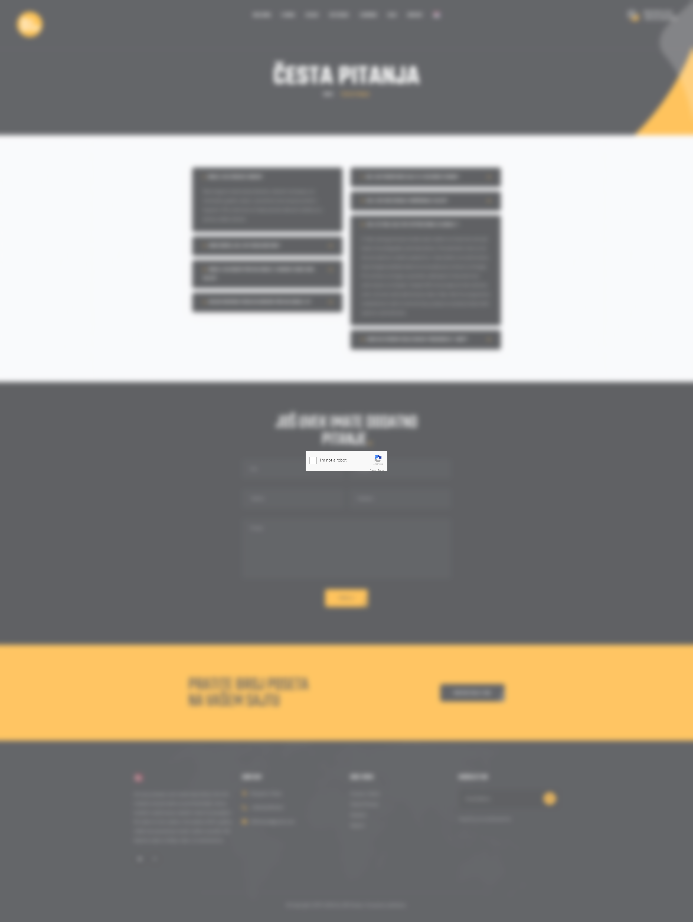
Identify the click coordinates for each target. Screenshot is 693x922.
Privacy (373, 470)
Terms (381, 470)
